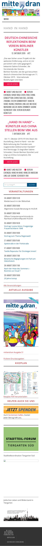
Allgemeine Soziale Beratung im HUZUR (20, 209)
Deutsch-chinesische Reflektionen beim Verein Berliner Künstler (21, 44)
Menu (6, 19)
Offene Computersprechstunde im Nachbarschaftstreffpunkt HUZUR (18, 217)
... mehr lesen (11, 84)
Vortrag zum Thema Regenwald (17, 236)
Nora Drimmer (24, 106)
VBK (14, 109)
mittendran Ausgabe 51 (13, 352)
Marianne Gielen (10, 106)
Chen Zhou (25, 94)
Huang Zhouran (15, 103)
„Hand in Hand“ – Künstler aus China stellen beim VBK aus (21, 126)
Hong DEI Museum (30, 172)
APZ (28, 53)
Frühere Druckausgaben (14, 358)
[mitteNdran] (22, 4)
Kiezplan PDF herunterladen (15, 396)
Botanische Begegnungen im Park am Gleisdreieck (20, 260)
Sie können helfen (15, 415)
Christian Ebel (20, 97)
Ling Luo (25, 103)
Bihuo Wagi (16, 94)
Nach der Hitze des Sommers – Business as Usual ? (17, 269)
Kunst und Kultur (14, 91)
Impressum (11, 537)
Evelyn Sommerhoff (19, 100)
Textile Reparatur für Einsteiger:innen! (20, 251)
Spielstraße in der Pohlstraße (16, 243)
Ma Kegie (33, 103)
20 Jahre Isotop (10, 278)
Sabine (13, 175)
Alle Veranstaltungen (12, 285)
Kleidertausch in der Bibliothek (17, 201)
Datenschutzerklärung (15, 542)
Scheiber (21, 175)
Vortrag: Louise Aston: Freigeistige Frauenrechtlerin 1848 (18, 227)
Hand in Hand (17, 172)
